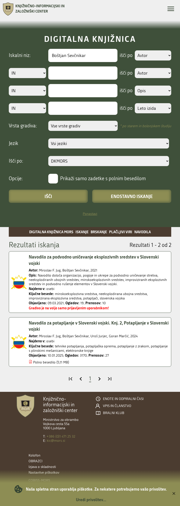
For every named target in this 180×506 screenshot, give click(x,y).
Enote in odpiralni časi (123, 399)
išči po (126, 55)
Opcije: (16, 179)
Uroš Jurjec (98, 336)
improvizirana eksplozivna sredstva (55, 298)
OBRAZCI (35, 461)
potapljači (90, 298)
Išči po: (16, 161)
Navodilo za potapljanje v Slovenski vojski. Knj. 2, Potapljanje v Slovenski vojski (99, 326)
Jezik (13, 143)
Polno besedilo (44, 362)
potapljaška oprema (101, 346)
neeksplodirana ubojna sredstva (123, 294)
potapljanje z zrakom (133, 346)
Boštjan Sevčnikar (75, 270)
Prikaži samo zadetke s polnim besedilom (103, 179)
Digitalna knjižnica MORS (51, 231)
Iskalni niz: (20, 55)
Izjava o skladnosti (42, 467)
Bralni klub (113, 413)
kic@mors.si (56, 440)
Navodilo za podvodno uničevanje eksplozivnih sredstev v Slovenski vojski (94, 260)
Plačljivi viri (120, 231)
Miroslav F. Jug (50, 270)
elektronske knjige (79, 350)
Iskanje (82, 231)
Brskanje (99, 231)
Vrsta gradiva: (23, 126)
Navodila (142, 231)
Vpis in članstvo (117, 406)
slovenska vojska (112, 298)
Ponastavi (90, 214)
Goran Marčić (119, 336)
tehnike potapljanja (69, 346)
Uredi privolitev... (91, 499)
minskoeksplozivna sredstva (76, 294)
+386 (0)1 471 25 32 (61, 436)
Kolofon (34, 455)
